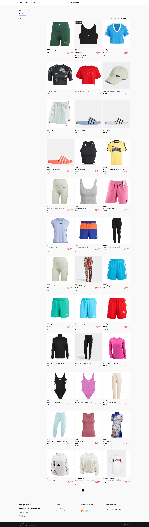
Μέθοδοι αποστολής (86, 508)
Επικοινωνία (59, 513)
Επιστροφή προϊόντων (61, 510)
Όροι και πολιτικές (126, 524)
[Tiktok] (25, 516)
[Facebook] (19, 516)
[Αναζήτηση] (122, 2)
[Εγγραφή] (52, 512)
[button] (125, 18)
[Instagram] (22, 516)
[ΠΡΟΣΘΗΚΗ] (71, 45)
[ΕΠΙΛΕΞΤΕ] (99, 45)
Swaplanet (24, 523)
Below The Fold (32, 525)
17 (94, 490)
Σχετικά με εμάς (60, 508)
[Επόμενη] (96, 490)
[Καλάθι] (129, 2)
